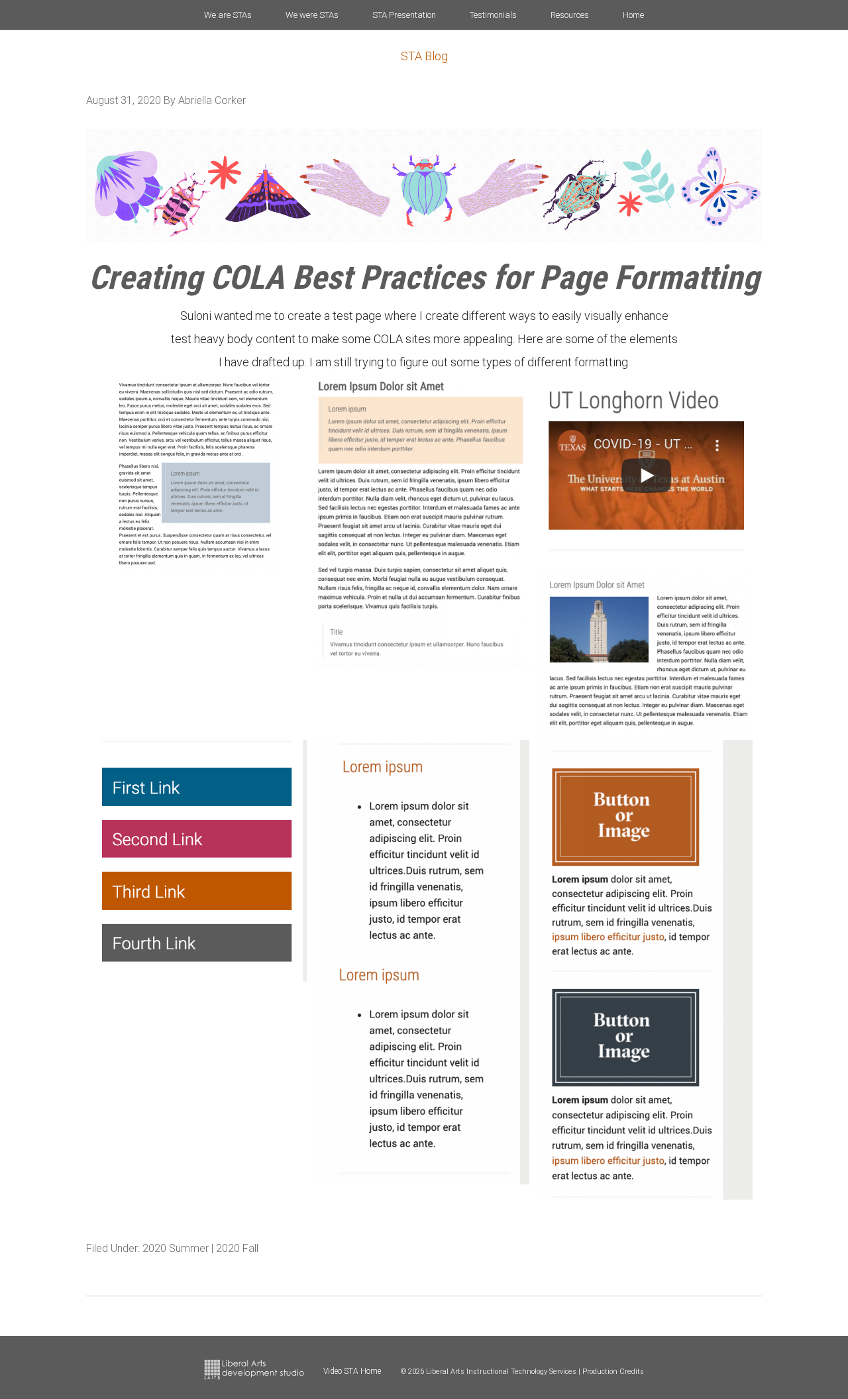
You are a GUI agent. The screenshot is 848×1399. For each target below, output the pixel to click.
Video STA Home (352, 1371)
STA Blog (424, 56)
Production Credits (613, 1371)
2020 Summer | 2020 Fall (200, 1248)
